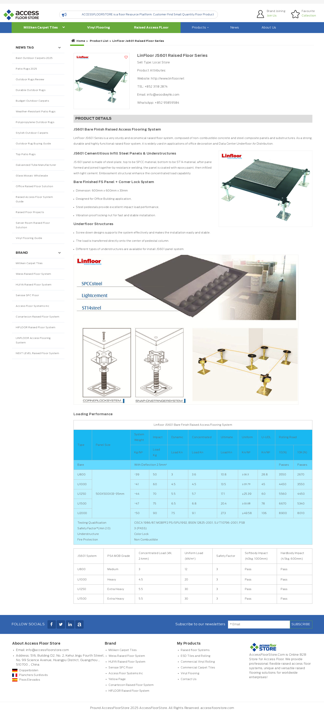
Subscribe (301, 624)
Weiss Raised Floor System (33, 274)
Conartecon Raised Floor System (37, 317)
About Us (269, 27)
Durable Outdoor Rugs (30, 90)
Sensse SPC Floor (27, 295)
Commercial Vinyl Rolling (198, 662)
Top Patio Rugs (25, 154)
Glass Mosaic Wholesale (32, 176)
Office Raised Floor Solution (34, 186)
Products (199, 27)
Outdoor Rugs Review (30, 79)
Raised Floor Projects (30, 212)
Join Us (272, 15)
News (234, 27)
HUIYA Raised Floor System (34, 285)
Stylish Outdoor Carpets (32, 133)
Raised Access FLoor (151, 27)
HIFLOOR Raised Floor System (36, 327)
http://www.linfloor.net (167, 78)
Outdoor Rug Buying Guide (33, 144)
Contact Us (188, 679)
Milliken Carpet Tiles (41, 27)
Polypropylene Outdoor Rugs (35, 122)
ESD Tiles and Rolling (196, 656)
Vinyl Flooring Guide (29, 238)
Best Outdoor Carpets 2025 (34, 58)
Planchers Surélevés (33, 675)
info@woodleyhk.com (163, 94)
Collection (309, 15)
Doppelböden (28, 670)
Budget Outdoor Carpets (32, 101)
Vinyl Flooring (98, 27)
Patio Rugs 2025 (26, 69)
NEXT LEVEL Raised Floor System (37, 353)
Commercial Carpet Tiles (198, 667)
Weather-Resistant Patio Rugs (35, 111)
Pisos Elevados (29, 680)
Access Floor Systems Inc (32, 306)
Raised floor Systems (195, 650)
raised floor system (160, 138)
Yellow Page (117, 679)
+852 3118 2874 (156, 86)
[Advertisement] (38, 438)
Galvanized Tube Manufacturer (36, 165)
